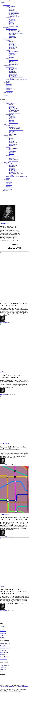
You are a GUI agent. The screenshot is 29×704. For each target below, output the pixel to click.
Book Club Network (5, 648)
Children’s (11, 149)
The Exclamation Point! (15, 128)
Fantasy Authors (13, 144)
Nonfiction (12, 106)
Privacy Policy (23, 685)
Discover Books (7, 162)
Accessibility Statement (22, 686)
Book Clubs (3, 667)
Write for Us (3, 637)
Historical (11, 154)
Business (11, 120)
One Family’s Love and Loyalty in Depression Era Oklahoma (11, 376)
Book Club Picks (13, 172)
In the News (12, 132)
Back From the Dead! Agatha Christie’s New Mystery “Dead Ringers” (13, 448)
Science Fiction (13, 142)
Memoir (11, 118)
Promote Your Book (5, 643)
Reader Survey (3, 659)
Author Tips (3, 646)
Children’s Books (13, 123)
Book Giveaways (7, 189)
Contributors (9, 185)
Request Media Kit (4, 656)
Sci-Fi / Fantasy (13, 111)
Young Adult (12, 117)
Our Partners (3, 633)
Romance (11, 107)
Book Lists (12, 168)
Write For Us (9, 187)
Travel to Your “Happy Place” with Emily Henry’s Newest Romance (13, 304)
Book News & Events (11, 125)
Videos (11, 175)
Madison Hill (4, 223)
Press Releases (12, 134)
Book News (6, 124)
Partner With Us (4, 652)
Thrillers (8, 443)
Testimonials (3, 650)
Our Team (8, 183)
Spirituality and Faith (14, 113)
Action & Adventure (14, 110)
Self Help (11, 121)
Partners (8, 186)
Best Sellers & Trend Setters (16, 130)
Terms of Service (4, 686)
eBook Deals (3, 669)
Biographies (12, 116)
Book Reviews (6, 101)
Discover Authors (7, 135)
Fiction (11, 104)
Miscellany (12, 131)
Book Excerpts (13, 169)
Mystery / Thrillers (13, 109)
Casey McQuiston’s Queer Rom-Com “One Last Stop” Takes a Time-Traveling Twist (14, 518)
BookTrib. (2, 2)
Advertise (2, 654)
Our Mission (9, 182)
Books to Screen (13, 171)
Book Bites (12, 166)
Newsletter (5, 190)
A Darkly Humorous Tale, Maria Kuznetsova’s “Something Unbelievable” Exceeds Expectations (13, 591)
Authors (8, 137)
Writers (8, 155)
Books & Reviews (10, 103)
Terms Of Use (12, 686)
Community (6, 179)
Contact (2, 635)
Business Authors (13, 148)
